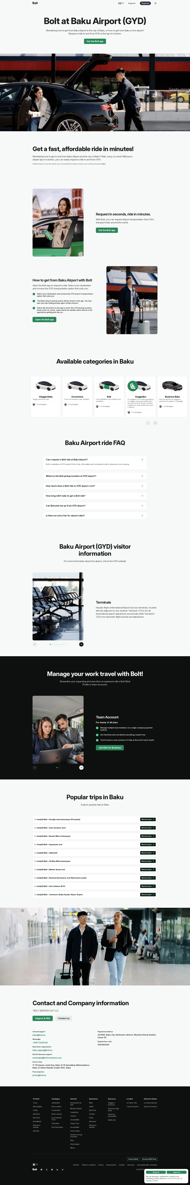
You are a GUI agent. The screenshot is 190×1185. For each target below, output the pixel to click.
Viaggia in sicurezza (111, 1104)
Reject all (176, 1172)
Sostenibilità (74, 1120)
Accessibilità (74, 1127)
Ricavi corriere (57, 1114)
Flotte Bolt (55, 1123)
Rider (91, 1103)
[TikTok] (62, 1169)
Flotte (91, 1118)
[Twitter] (46, 1169)
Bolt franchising (57, 1127)
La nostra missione (150, 1103)
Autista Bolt (56, 1103)
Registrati (145, 3)
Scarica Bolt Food (149, 1159)
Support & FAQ (42, 1018)
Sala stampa (74, 1144)
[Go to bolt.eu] (35, 3)
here (103, 164)
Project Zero (74, 1123)
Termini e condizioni (89, 1165)
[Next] (81, 644)
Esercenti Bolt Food (56, 1119)
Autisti (91, 1106)
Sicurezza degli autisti (113, 1109)
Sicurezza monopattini (112, 1115)
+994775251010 (40, 1042)
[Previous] (35, 644)
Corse (35, 1103)
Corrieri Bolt (56, 1110)
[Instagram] (52, 1169)
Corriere (92, 1114)
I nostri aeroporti (132, 1106)
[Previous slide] (148, 423)
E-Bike (35, 1110)
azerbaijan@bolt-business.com (47, 1058)
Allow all (156, 1172)
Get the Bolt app (95, 41)
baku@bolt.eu (39, 1035)
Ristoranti (92, 1121)
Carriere (73, 1116)
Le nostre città (132, 1103)
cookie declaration (173, 1178)
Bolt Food (36, 1118)
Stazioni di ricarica (150, 1106)
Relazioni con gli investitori (76, 1136)
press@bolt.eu (39, 1075)
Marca (72, 1148)
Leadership (74, 1112)
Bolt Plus (36, 1131)
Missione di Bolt (75, 1108)
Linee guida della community (147, 1165)
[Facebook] (41, 1169)
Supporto (131, 3)
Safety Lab (112, 1120)
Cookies (122, 1165)
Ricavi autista (56, 1106)
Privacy (101, 1165)
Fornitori (76, 1165)
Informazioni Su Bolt (75, 1104)
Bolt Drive (36, 1114)
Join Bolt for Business (110, 747)
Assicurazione (111, 1165)
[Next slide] (155, 423)
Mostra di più (147, 819)
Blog (72, 1140)
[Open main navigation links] (155, 3)
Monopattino (37, 1106)
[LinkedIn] (57, 1169)
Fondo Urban (75, 1131)
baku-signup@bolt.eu (42, 1050)
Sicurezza (130, 1165)
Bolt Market (37, 1121)
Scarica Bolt (133, 1159)
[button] (142, 459)
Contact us (64, 1018)
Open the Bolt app (44, 319)
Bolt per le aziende (36, 1126)
